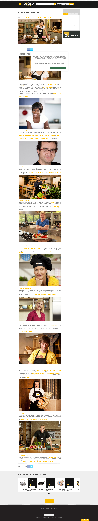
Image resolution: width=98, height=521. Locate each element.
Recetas (65, 13)
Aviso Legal (47, 517)
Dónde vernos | (50, 508)
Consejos (70, 13)
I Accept (62, 67)
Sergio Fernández (24, 166)
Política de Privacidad (52, 517)
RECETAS (59, 4)
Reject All (53, 67)
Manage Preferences (49, 514)
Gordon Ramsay (23, 245)
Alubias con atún (67, 18)
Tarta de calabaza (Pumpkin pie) (70, 25)
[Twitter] (31, 49)
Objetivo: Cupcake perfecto (25, 85)
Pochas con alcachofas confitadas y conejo (38, 419)
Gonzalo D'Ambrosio (24, 200)
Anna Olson (22, 323)
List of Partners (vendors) (37, 64)
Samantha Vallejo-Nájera (25, 288)
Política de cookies (60, 517)
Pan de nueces (24, 419)
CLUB (71, 4)
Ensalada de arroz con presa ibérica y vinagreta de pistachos (34, 374)
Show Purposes (36, 67)
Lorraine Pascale (23, 130)
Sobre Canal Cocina (44, 508)
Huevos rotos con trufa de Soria (70, 28)
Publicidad (55, 508)
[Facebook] (28, 49)
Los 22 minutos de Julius (55, 370)
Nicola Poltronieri (24, 455)
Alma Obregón (23, 81)
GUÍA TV (66, 4)
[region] (49, 61)
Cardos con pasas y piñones (69, 15)
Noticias (75, 13)
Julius (21, 367)
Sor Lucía (22, 413)
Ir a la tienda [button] (49, 501)
